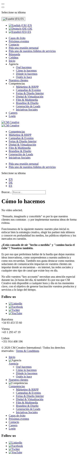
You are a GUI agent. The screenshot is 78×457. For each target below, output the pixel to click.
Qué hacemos (24, 366)
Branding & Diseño (20, 151)
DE (30, 28)
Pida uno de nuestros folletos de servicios (32, 167)
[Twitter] (14, 310)
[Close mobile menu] (2, 7)
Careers (13, 425)
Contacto (14, 422)
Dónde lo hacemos (26, 373)
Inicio (12, 357)
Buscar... (6, 192)
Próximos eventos (19, 418)
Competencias (17, 131)
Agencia (13, 363)
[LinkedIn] (15, 303)
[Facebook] (16, 306)
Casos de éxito (17, 415)
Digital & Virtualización (22, 144)
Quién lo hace (24, 376)
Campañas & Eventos (21, 138)
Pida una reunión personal (23, 163)
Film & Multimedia (20, 147)
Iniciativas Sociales (19, 157)
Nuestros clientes (18, 379)
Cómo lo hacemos (26, 370)
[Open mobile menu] (2, 4)
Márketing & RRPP (20, 134)
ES (22, 19)
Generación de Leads (21, 154)
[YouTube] (15, 313)
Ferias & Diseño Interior (22, 141)
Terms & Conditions (27, 350)
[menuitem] (17, 38)
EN (29, 25)
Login (12, 428)
